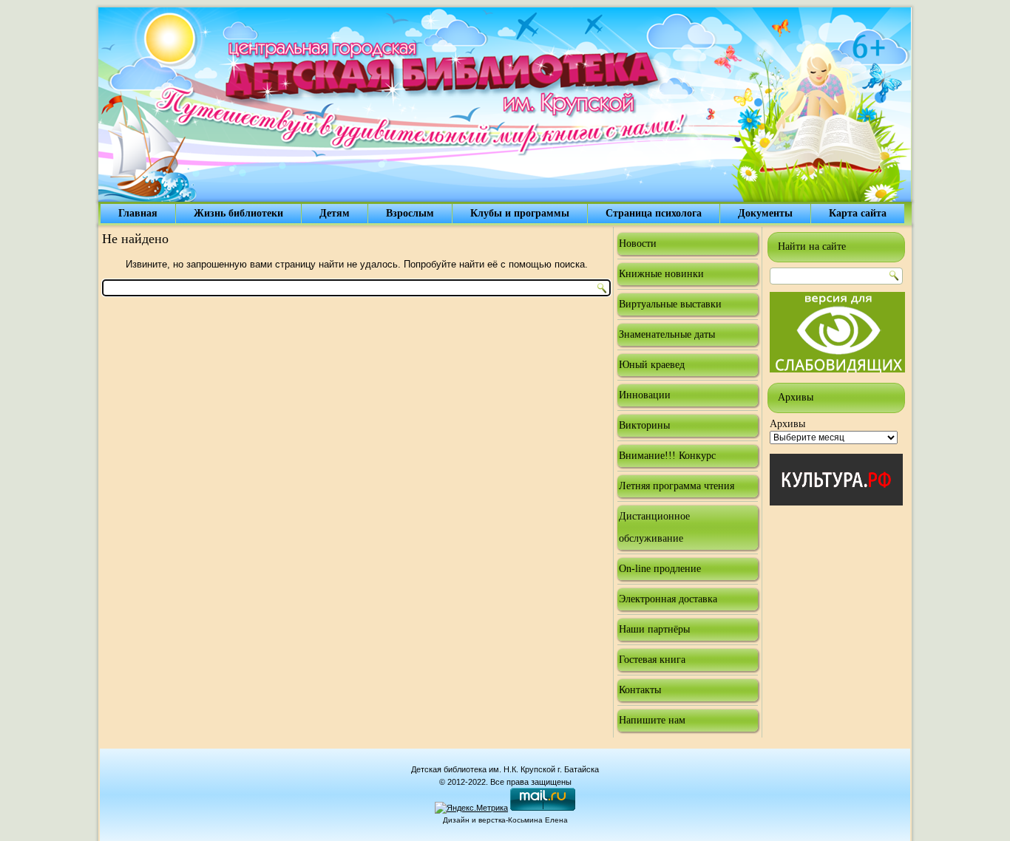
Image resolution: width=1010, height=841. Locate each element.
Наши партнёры (654, 629)
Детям (334, 213)
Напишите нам (652, 720)
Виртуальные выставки (670, 304)
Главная (137, 213)
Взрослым (410, 213)
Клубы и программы (519, 213)
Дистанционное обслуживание (654, 527)
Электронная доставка (668, 599)
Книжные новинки (661, 273)
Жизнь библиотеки (238, 213)
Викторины (644, 425)
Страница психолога (654, 213)
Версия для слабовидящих (837, 332)
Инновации (645, 395)
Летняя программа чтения (676, 485)
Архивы (787, 423)
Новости (638, 243)
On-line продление (660, 568)
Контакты (640, 689)
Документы (765, 213)
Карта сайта (858, 213)
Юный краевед (652, 364)
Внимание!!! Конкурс (667, 455)
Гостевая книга (652, 659)
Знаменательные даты (667, 334)
